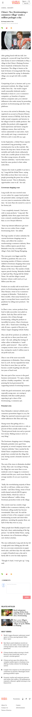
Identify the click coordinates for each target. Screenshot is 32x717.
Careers (18, 705)
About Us (4, 705)
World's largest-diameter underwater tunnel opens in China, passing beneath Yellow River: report (17, 637)
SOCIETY (10, 8)
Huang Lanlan (6, 21)
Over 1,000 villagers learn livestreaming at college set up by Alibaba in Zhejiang (21, 622)
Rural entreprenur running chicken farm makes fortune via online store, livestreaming (21, 613)
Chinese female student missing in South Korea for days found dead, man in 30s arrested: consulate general (16, 654)
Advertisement (20, 708)
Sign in (24, 1)
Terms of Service (6, 710)
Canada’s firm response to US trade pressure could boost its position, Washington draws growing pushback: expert (17, 671)
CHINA (3, 8)
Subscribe (26, 3)
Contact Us (4, 708)
